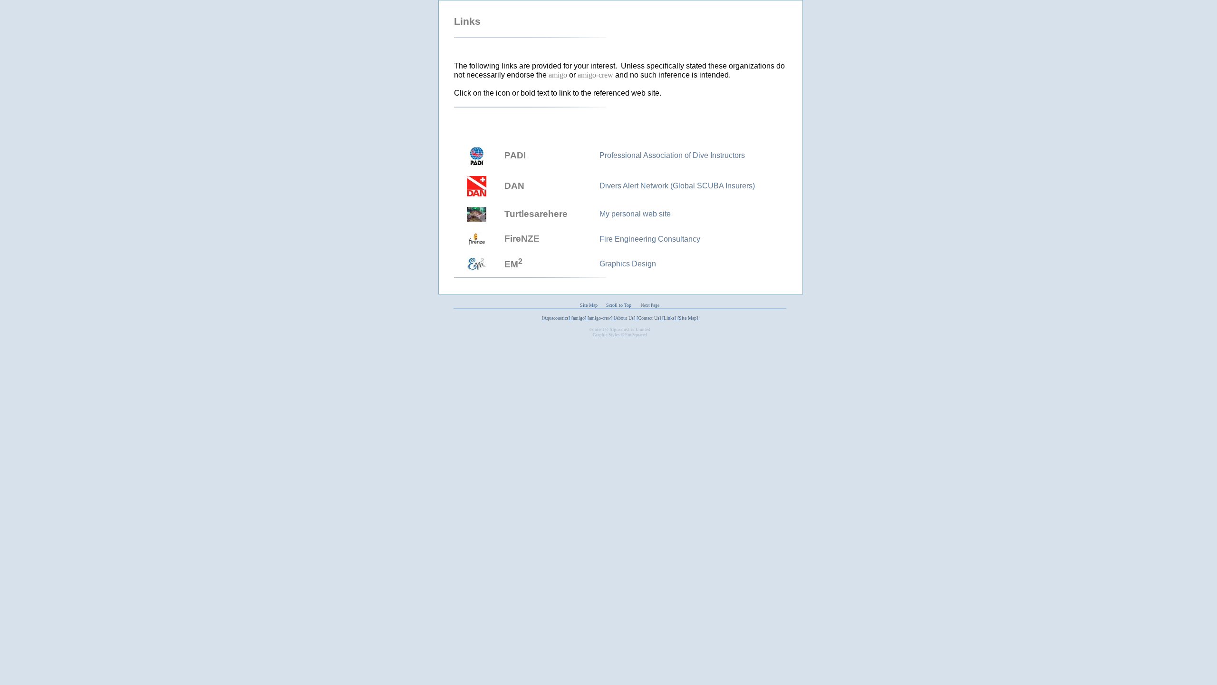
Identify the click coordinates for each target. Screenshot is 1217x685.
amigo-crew (600, 318)
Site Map (589, 305)
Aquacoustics (556, 318)
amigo (579, 318)
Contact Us (648, 318)
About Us (624, 318)
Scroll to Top (621, 305)
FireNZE (522, 239)
